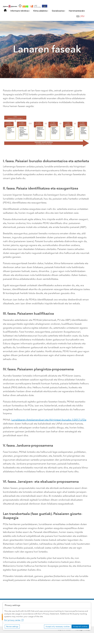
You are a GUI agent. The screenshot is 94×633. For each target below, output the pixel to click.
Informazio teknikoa (19, 11)
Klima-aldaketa (40, 11)
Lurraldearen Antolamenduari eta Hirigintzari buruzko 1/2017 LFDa (48, 419)
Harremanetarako (77, 11)
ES (77, 16)
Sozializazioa (58, 11)
